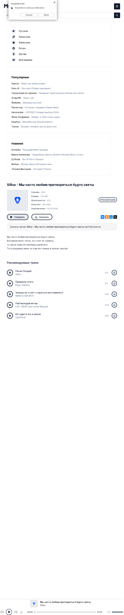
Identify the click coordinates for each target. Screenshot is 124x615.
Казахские (24, 36)
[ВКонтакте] (102, 217)
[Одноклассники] (107, 217)
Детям (22, 54)
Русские (23, 31)
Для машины (25, 59)
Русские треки (108, 200)
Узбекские (24, 42)
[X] (115, 217)
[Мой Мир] (111, 217)
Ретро (22, 48)
